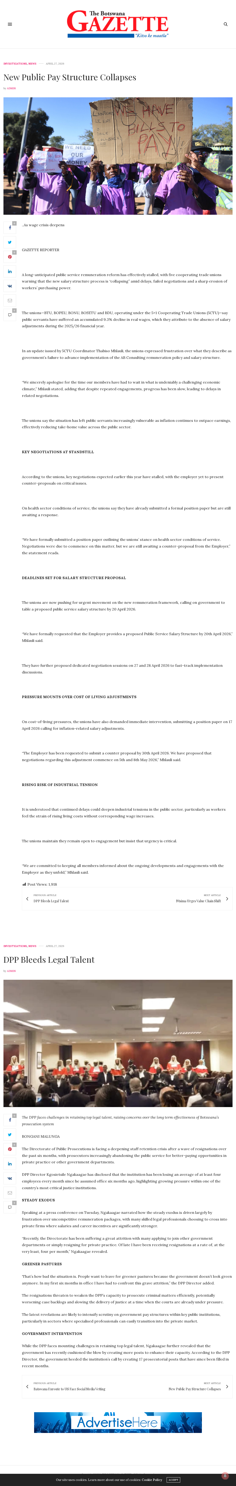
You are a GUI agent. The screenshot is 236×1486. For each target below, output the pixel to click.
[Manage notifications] (225, 1476)
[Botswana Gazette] (118, 24)
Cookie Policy (152, 1480)
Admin (11, 88)
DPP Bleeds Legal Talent (50, 959)
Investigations (15, 64)
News (32, 64)
